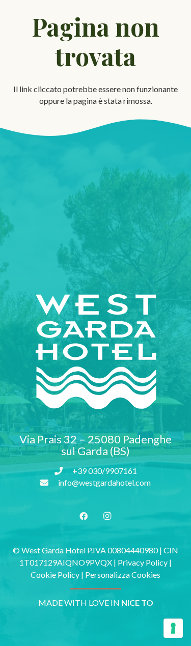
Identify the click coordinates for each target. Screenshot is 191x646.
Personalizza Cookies (122, 574)
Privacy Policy (143, 562)
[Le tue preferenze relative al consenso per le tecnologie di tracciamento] (173, 628)
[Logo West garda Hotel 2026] (95, 352)
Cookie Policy (55, 574)
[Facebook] (83, 516)
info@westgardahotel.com (104, 482)
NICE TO (137, 602)
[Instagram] (107, 516)
